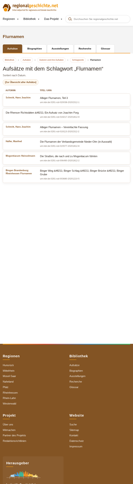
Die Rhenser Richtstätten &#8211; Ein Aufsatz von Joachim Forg (42, 112)
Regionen (9, 18)
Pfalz (5, 387)
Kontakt (73, 435)
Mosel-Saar (9, 376)
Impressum (75, 446)
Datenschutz (76, 440)
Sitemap (74, 430)
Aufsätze (74, 365)
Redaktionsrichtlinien (14, 440)
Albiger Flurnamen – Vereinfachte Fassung (47, 127)
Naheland (8, 381)
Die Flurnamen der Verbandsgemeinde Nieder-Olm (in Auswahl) (59, 141)
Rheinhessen (10, 392)
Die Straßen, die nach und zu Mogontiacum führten (51, 156)
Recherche (75, 381)
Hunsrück (8, 365)
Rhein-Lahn (9, 398)
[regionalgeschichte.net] (30, 7)
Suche (73, 424)
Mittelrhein (8, 370)
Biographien (76, 370)
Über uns (8, 424)
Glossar (73, 387)
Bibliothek (29, 18)
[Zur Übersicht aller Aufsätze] (20, 82)
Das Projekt (51, 18)
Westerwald (9, 403)
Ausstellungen (77, 376)
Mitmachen (9, 430)
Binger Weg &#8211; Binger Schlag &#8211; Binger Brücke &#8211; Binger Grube (65, 172)
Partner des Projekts (14, 435)
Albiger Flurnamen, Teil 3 (37, 97)
